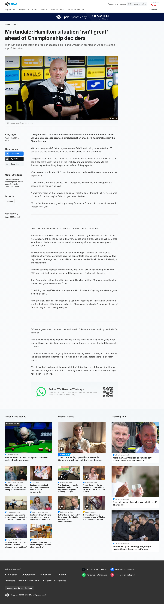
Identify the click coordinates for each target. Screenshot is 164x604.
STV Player (11, 574)
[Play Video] (61, 88)
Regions (23, 9)
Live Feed (153, 9)
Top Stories (10, 9)
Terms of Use (22, 581)
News (7, 24)
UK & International (75, 9)
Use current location (138, 4)
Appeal (62, 574)
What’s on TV (47, 574)
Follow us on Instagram (125, 575)
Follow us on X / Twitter (97, 569)
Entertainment (57, 9)
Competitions (29, 574)
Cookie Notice (60, 581)
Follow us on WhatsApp (97, 575)
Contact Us (47, 581)
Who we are (10, 581)
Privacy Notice (35, 581)
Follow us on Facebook (125, 569)
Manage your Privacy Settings (19, 588)
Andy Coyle (10, 134)
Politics (43, 9)
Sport (34, 9)
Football (9, 201)
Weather (111, 4)
